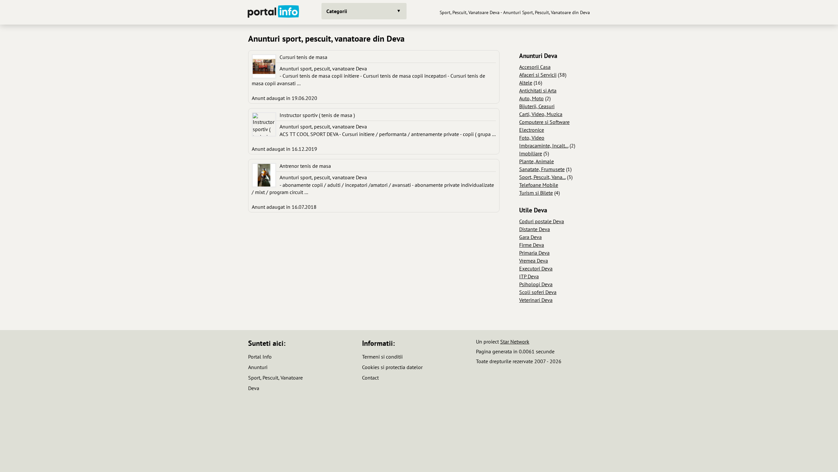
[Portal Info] (273, 12)
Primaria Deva (534, 252)
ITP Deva (529, 276)
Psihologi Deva (536, 284)
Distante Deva (534, 229)
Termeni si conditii (382, 356)
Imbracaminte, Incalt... (543, 145)
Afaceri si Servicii (537, 74)
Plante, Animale (536, 161)
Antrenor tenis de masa (305, 166)
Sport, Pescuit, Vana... (542, 177)
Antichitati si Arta (537, 90)
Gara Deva (530, 237)
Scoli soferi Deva (537, 292)
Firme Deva (531, 245)
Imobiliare (530, 153)
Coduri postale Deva (541, 221)
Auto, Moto (531, 98)
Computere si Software (544, 122)
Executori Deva (536, 268)
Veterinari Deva (536, 300)
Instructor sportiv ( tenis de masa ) (317, 115)
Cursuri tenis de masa (303, 57)
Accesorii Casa (535, 67)
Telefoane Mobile (538, 185)
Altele (525, 82)
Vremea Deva (533, 260)
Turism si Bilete (536, 192)
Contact (370, 377)
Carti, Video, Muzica (540, 114)
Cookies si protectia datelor (392, 367)
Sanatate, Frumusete (542, 169)
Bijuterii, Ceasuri (537, 106)
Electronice (531, 130)
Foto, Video (531, 137)
